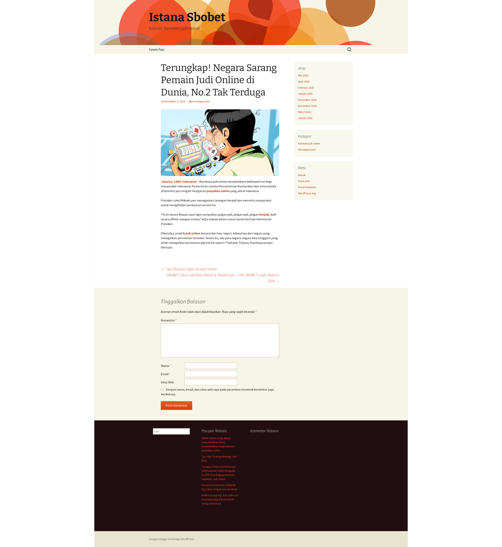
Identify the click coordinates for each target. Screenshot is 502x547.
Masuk (302, 175)
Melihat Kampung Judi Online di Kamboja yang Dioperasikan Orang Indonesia (220, 499)
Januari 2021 (305, 118)
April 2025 (303, 81)
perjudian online (218, 191)
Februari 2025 (306, 87)
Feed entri (304, 181)
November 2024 (307, 106)
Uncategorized (201, 101)
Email (166, 374)
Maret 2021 (304, 112)
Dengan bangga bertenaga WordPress (171, 539)
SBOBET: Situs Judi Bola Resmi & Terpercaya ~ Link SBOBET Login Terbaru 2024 (223, 277)
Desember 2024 (307, 100)
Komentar (169, 320)
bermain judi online (309, 143)
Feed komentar (307, 187)
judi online (193, 233)
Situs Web (167, 382)
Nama (166, 366)
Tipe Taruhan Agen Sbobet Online (189, 269)
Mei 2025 (303, 75)
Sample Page (157, 49)
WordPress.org (307, 193)
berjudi (264, 214)
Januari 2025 (305, 93)
